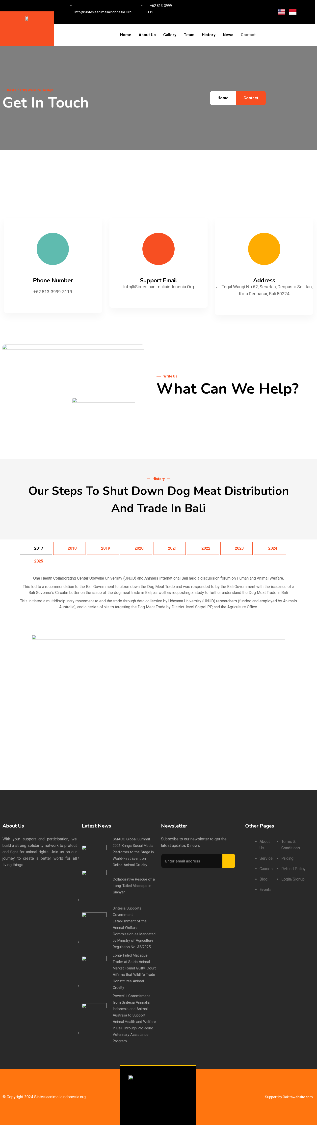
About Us (147, 34)
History (208, 34)
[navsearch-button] (269, 35)
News (228, 34)
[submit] (228, 861)
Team (189, 34)
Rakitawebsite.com (298, 1097)
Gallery (169, 34)
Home (125, 34)
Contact (248, 34)
